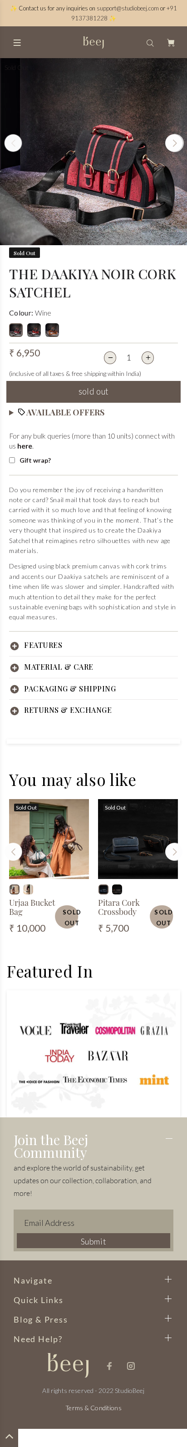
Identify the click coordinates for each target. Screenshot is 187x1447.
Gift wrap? (35, 460)
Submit (93, 1241)
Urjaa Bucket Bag (32, 907)
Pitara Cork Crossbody (119, 907)
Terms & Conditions (93, 1408)
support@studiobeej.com (128, 8)
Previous (13, 143)
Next (173, 143)
